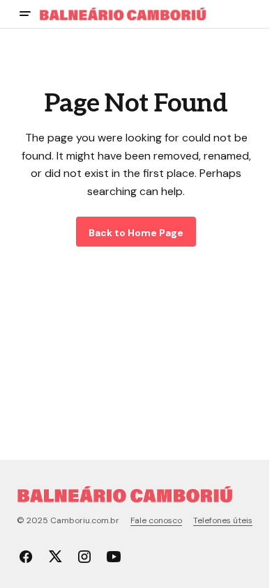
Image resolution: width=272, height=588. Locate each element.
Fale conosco (156, 520)
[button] (25, 14)
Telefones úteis (222, 520)
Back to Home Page (136, 232)
